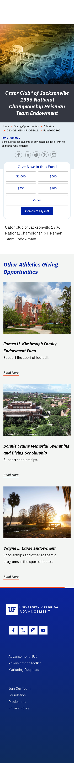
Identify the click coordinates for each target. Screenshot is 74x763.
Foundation (17, 695)
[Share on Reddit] (37, 155)
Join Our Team (19, 688)
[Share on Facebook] (19, 155)
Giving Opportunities (26, 126)
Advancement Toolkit (24, 663)
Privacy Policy (19, 708)
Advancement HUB (23, 656)
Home (5, 126)
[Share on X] (45, 155)
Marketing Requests (23, 669)
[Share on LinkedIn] (28, 155)
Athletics (49, 126)
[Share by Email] (54, 155)
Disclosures (17, 701)
